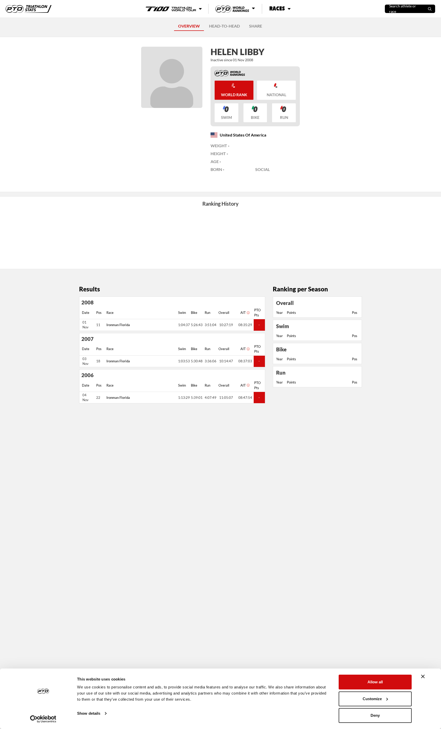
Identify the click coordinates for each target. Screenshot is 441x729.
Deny (375, 715)
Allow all (375, 682)
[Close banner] (423, 676)
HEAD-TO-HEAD (224, 25)
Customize (372, 699)
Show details (88, 713)
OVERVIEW (189, 25)
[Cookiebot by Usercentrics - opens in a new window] (43, 719)
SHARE (255, 25)
